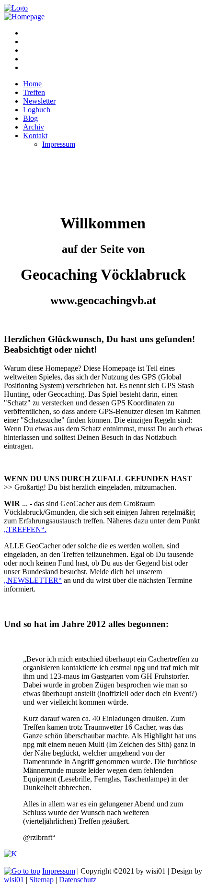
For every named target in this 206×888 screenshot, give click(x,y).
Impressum (58, 871)
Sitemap (42, 880)
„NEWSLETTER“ (33, 580)
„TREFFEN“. (25, 529)
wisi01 (14, 880)
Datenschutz (76, 880)
